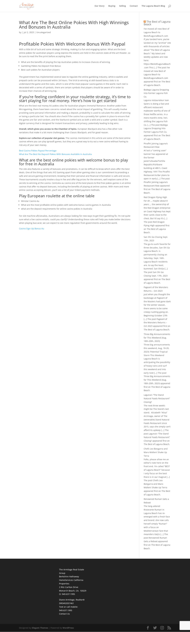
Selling (122, 6)
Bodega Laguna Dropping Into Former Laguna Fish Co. (156, 93)
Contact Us (64, 613)
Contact (134, 6)
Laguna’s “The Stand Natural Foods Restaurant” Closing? (157, 398)
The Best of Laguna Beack (157, 23)
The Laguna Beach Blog (153, 6)
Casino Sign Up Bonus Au (31, 228)
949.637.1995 (65, 610)
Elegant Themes (40, 627)
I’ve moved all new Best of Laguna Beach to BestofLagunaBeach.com (156, 32)
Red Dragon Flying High (155, 197)
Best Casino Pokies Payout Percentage (37, 150)
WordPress (68, 627)
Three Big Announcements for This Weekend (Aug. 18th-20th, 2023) (157, 338)
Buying (111, 6)
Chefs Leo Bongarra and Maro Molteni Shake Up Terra (156, 452)
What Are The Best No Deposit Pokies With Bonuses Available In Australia (55, 154)
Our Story (99, 6)
